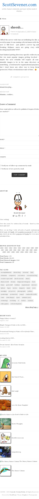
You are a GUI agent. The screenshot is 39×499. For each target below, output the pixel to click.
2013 (19, 250)
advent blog (17, 272)
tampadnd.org (16, 452)
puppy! (22, 294)
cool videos (21, 275)
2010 (31, 250)
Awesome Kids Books (18, 363)
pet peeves (25, 77)
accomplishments (6, 272)
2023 (15, 248)
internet (34, 285)
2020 (27, 248)
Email (2, 148)
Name (2, 139)
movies (15, 288)
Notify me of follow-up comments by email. (17, 165)
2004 (22, 252)
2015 (10, 250)
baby (32, 272)
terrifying (13, 300)
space (18, 297)
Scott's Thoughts (17, 424)
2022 (19, 248)
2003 (26, 252)
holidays (17, 285)
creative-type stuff (6, 278)
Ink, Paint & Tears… (17, 377)
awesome (25, 272)
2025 (6, 248)
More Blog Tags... (32, 307)
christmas (4, 275)
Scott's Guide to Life (21, 414)
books (27, 234)
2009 (35, 250)
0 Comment (14, 34)
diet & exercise (19, 278)
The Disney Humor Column (28, 461)
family (12, 232)
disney (28, 278)
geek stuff (9, 285)
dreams (13, 282)
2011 (27, 250)
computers (16, 77)
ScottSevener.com (19, 5)
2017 (2, 250)
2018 (36, 248)
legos (9, 288)
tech (5, 232)
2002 (31, 252)
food (33, 282)
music (28, 288)
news (33, 288)
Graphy (24, 495)
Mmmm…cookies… (7, 94)
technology (4, 300)
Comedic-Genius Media (17, 492)
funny (2, 285)
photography (21, 291)
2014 (14, 250)
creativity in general (24, 232)
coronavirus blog (32, 275)
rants (2, 297)
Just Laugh (15, 391)
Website (3, 157)
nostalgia (3, 291)
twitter (23, 300)
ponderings (4, 294)
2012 (23, 250)
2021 (23, 248)
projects (19, 234)
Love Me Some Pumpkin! (19, 405)
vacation (30, 300)
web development (16, 304)
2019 (32, 248)
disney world (5, 282)
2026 (1, 248)
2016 (6, 250)
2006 (13, 252)
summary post (26, 297)
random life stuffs (31, 294)
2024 (10, 248)
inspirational (25, 285)
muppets (22, 288)
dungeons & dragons (23, 282)
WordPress (13, 495)
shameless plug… (6, 87)
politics (30, 291)
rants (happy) (10, 297)
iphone (3, 288)
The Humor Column (18, 471)
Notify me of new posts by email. (13, 169)
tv (18, 300)
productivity (14, 294)
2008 (4, 252)
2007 (8, 252)
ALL (35, 252)
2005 (17, 252)
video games (4, 304)
